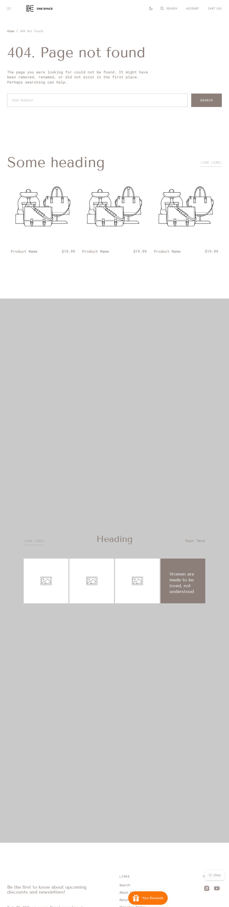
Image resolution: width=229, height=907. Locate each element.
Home (10, 31)
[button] (168, 8)
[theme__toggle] (151, 8)
